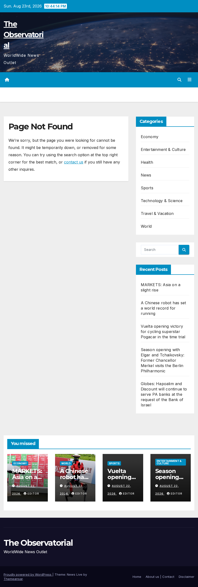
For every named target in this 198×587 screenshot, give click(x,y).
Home (137, 577)
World (146, 226)
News (146, 175)
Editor (33, 493)
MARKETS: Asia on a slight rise (27, 477)
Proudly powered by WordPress (28, 574)
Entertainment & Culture (163, 149)
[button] (179, 79)
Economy (149, 136)
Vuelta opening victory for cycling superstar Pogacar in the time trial (163, 331)
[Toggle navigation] (189, 80)
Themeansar (13, 579)
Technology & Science (162, 200)
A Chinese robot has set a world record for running (163, 308)
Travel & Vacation (157, 213)
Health (147, 162)
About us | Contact (160, 577)
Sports (147, 187)
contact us (73, 162)
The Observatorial (23, 35)
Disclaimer (186, 577)
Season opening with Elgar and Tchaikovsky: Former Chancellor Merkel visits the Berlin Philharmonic (162, 360)
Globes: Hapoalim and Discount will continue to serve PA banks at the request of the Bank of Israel (164, 394)
